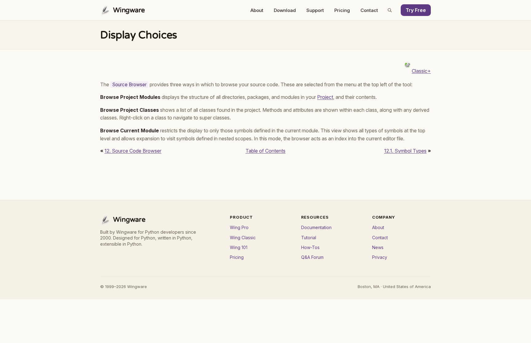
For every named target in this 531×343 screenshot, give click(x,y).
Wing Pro (239, 227)
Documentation (316, 227)
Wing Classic (243, 237)
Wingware (129, 10)
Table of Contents (265, 151)
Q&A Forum (312, 257)
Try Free (416, 10)
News (378, 247)
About (256, 10)
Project (325, 97)
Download (285, 10)
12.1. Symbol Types (405, 151)
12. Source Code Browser (132, 151)
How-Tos (310, 247)
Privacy (379, 257)
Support (315, 10)
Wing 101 (238, 247)
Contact (369, 10)
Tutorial (308, 237)
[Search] (389, 10)
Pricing (342, 10)
